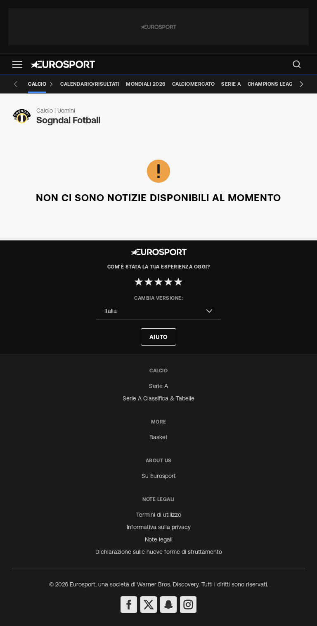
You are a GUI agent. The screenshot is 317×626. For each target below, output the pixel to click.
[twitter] (148, 604)
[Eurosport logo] (63, 64)
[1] (139, 282)
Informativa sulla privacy (159, 527)
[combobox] (158, 311)
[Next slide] (301, 84)
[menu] (297, 64)
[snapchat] (168, 604)
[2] (149, 282)
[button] (17, 64)
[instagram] (188, 604)
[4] (168, 282)
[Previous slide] (15, 84)
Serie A (158, 386)
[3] (158, 282)
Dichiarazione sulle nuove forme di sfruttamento (158, 551)
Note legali (159, 539)
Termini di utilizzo (158, 514)
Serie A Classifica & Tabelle (158, 398)
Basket (158, 437)
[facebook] (129, 604)
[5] (178, 282)
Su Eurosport (159, 476)
